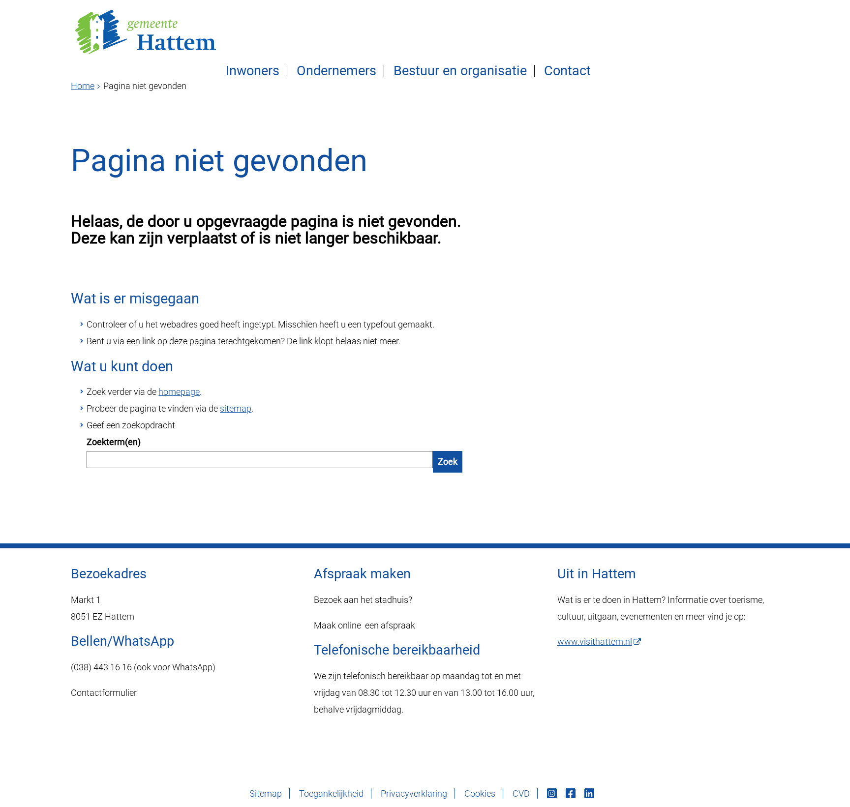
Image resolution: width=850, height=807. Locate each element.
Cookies (479, 793)
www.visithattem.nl (594, 641)
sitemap (235, 408)
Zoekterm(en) (114, 442)
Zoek (447, 461)
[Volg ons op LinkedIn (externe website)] (590, 793)
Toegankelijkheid (331, 793)
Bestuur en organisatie (460, 71)
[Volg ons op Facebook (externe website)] (571, 793)
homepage (179, 392)
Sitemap (265, 793)
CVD (521, 793)
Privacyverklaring (414, 793)
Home (82, 86)
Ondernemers (336, 71)
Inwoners (252, 71)
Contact (567, 71)
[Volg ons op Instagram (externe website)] (553, 793)
